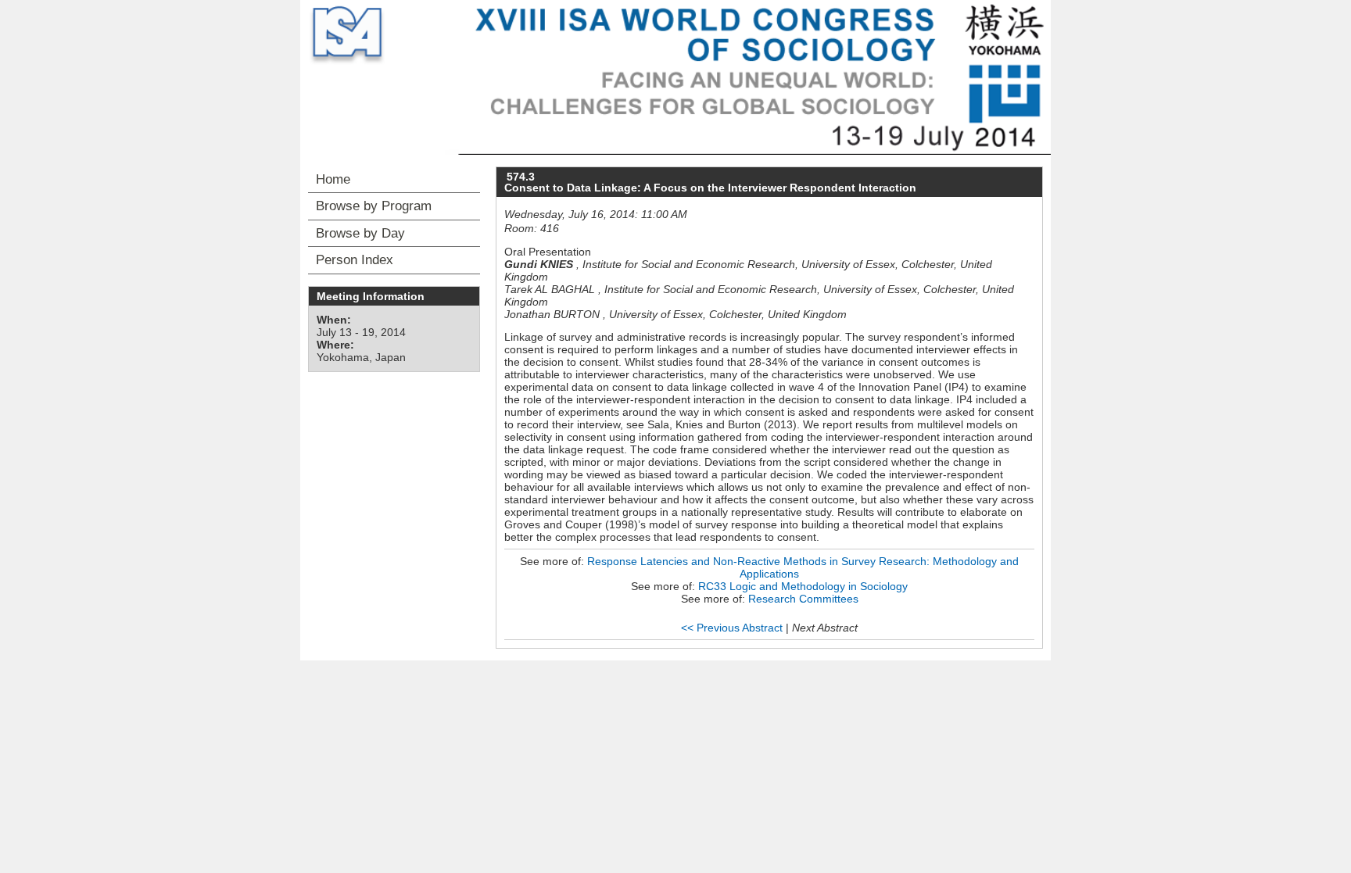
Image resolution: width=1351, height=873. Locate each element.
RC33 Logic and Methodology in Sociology (803, 586)
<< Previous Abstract (732, 627)
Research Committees (803, 598)
